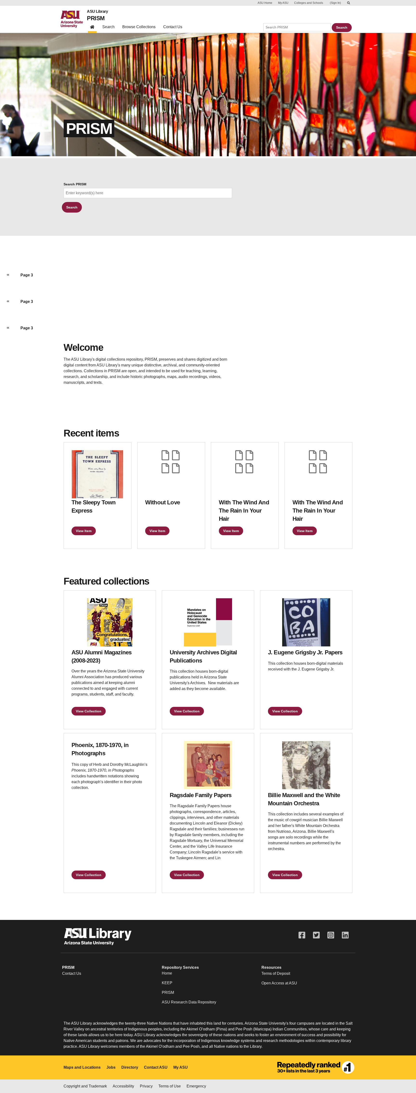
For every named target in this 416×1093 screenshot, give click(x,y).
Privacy (146, 1086)
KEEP (167, 983)
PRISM (95, 18)
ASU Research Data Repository (189, 1002)
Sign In (335, 2)
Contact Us (172, 27)
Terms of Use (169, 1086)
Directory (129, 1067)
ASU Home (265, 3)
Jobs (111, 1067)
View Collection (88, 711)
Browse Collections (139, 27)
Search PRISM (75, 184)
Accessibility (123, 1086)
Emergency (196, 1086)
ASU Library (97, 11)
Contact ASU (156, 1067)
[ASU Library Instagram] (331, 935)
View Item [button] (83, 531)
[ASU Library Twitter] (316, 935)
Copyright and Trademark (85, 1086)
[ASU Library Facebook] (302, 935)
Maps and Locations (82, 1067)
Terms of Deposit (275, 973)
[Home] (74, 19)
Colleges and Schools (308, 3)
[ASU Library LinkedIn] (345, 935)
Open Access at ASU (279, 983)
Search (108, 27)
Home (167, 973)
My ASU (283, 3)
